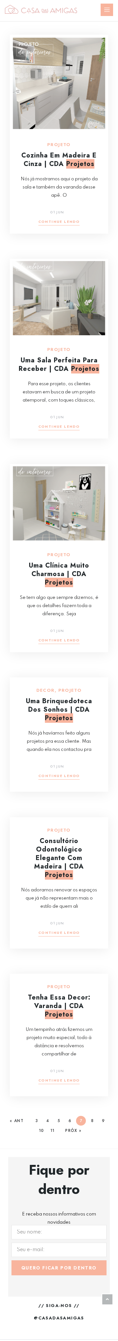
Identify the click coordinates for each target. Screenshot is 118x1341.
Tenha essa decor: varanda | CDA (59, 1006)
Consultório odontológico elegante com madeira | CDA (59, 858)
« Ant (17, 1121)
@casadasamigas (59, 1318)
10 (41, 1131)
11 (52, 1131)
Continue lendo (59, 222)
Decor (45, 690)
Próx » (73, 1131)
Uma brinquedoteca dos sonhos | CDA (59, 709)
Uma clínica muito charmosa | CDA (59, 574)
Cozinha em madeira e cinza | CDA (59, 160)
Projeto (59, 144)
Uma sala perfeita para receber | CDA (59, 364)
